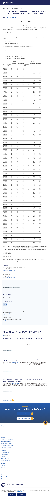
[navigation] (46, 2)
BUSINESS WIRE (17, 25)
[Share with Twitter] (10, 17)
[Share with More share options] (21, 17)
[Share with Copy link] (18, 17)
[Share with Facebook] (13, 17)
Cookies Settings (12, 494)
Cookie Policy (19, 491)
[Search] (43, 2)
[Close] (48, 490)
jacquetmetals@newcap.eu (9, 270)
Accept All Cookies (21, 494)
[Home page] (8, 3)
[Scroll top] (45, 423)
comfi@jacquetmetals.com (9, 277)
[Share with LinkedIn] (8, 17)
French (5, 304)
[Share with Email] (16, 17)
